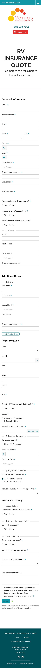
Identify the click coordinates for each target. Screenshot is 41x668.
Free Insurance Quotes (11, 2)
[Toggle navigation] (38, 2)
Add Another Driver (11, 334)
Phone (5, 143)
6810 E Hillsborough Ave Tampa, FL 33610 (20, 648)
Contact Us (21, 32)
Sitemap (26, 637)
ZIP (26, 133)
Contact (17, 637)
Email (5, 153)
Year (3, 365)
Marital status (8, 191)
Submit (5, 601)
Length (4, 356)
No (13, 205)
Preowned (17, 444)
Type (4, 346)
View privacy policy (23, 608)
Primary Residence (12, 421)
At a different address (13, 481)
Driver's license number (12, 172)
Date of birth (8, 162)
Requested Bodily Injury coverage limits (19, 489)
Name (5, 105)
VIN (4, 394)
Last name (7, 295)
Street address (9, 114)
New (6, 444)
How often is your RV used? (14, 426)
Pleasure (7, 418)
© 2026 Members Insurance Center (16, 633)
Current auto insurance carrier (15, 550)
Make (4, 375)
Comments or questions (11, 572)
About (34, 633)
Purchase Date (9, 459)
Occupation (7, 182)
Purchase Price (9, 450)
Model (4, 385)
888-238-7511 (21, 26)
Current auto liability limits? (14, 559)
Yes (5, 205)
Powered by (27, 663)
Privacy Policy (11, 663)
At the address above (13, 479)
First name (7, 285)
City (4, 124)
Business (19, 418)
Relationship (7, 244)
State (5, 133)
